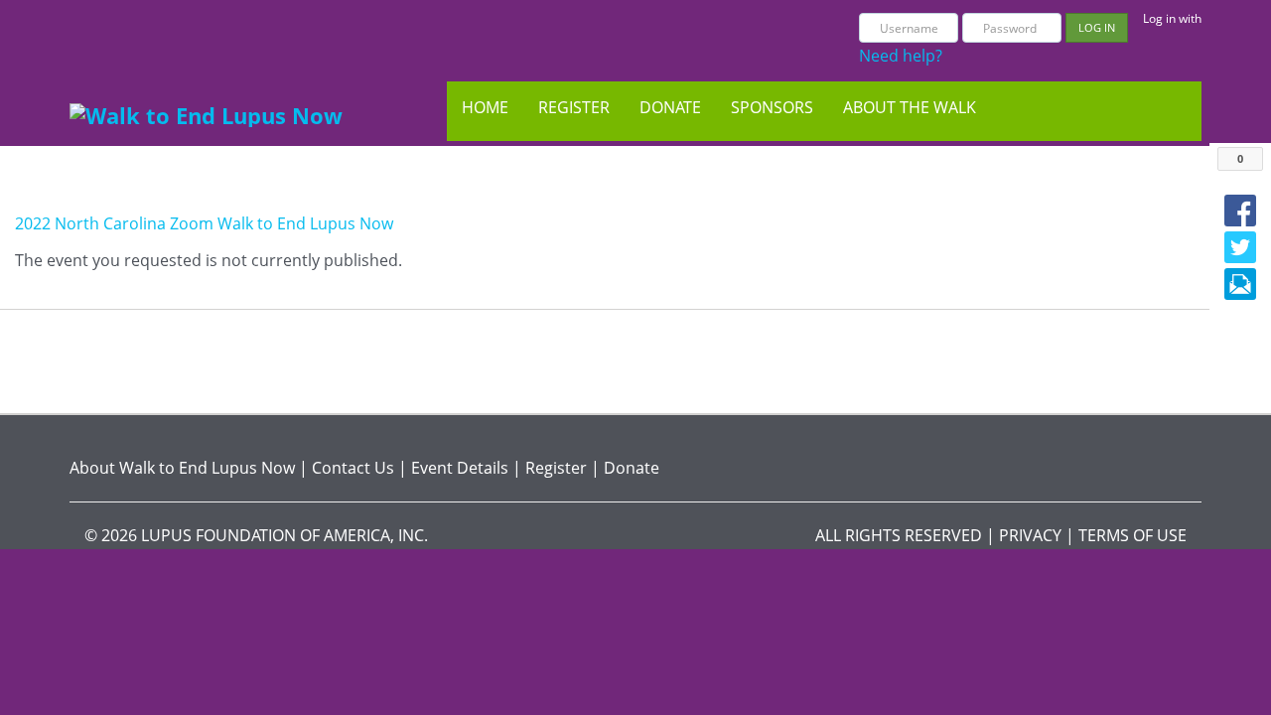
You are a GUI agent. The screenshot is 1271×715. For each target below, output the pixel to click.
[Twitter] (1240, 247)
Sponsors (772, 107)
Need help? (900, 56)
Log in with (1172, 18)
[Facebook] (1240, 210)
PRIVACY (1030, 535)
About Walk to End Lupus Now (182, 468)
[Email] (1240, 284)
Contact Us (353, 468)
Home (485, 107)
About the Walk (909, 107)
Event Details (459, 468)
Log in (1096, 27)
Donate (670, 107)
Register (574, 107)
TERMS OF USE (1132, 535)
